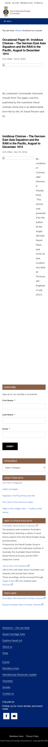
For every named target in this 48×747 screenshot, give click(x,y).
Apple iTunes (8, 581)
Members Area (10, 668)
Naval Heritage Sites (13, 634)
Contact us (8, 693)
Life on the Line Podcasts (14, 566)
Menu (9, 21)
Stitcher (6, 584)
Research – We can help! (15, 627)
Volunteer (7, 680)
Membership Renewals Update (19, 674)
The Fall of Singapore (12, 482)
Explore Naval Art (12, 640)
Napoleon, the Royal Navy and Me (18, 495)
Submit (10, 446)
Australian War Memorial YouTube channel (22, 598)
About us (7, 646)
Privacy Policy (32, 736)
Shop (5, 652)
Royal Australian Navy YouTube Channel (21, 604)
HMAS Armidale (10, 489)
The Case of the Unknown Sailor (17, 502)
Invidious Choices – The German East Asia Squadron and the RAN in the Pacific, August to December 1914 (23, 141)
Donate (6, 687)
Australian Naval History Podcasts (18, 525)
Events (6, 661)
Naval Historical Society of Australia (23, 11)
